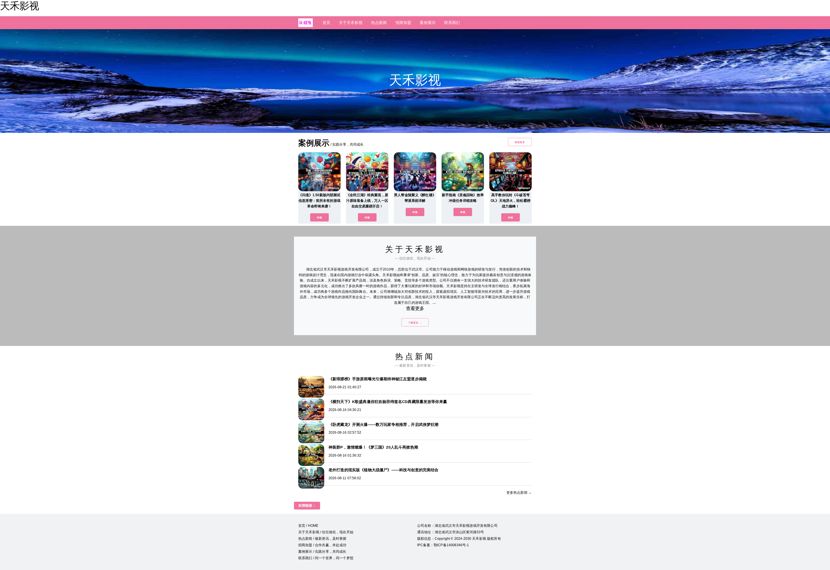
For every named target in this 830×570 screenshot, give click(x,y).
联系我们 (452, 23)
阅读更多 (520, 142)
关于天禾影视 (350, 23)
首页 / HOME (308, 525)
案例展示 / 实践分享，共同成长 (322, 551)
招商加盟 (403, 23)
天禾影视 (19, 5)
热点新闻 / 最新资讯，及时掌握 (322, 538)
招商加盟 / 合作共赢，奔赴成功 (322, 545)
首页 (326, 23)
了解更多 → (415, 322)
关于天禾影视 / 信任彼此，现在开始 (325, 532)
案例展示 (428, 23)
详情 (319, 217)
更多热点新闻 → (519, 492)
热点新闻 (379, 23)
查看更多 (415, 308)
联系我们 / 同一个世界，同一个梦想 (325, 558)
